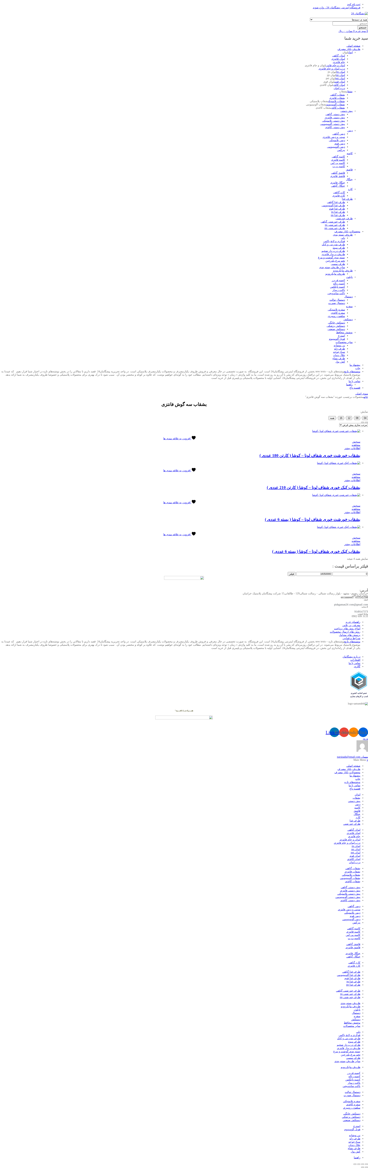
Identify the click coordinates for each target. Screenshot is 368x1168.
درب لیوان (339, 88)
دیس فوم (339, 143)
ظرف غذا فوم (337, 208)
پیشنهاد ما (355, 365)
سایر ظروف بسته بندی (332, 267)
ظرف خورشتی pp (334, 228)
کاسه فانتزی (338, 159)
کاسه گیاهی (338, 156)
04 (365, 418)
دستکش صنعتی (336, 329)
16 (341, 418)
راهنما (349, 384)
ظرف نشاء (339, 358)
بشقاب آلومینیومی (335, 104)
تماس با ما (354, 381)
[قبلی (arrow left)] (366, 1167)
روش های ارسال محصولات (345, 631)
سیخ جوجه (339, 352)
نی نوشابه (339, 345)
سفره (349, 306)
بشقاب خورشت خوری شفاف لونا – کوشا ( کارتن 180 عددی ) (310, 455)
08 (357, 418)
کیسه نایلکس (337, 286)
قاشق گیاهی (338, 172)
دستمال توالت (337, 299)
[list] (366, 422)
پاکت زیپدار (338, 290)
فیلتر (291, 574)
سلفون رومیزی (336, 316)
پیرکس (341, 150)
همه (332, 418)
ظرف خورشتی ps (335, 225)
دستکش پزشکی (336, 325)
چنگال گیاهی (338, 185)
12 (349, 418)
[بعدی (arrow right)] (362, 1167)
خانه (366, 397)
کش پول (340, 361)
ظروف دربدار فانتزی (333, 254)
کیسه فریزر (338, 280)
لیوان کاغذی (339, 85)
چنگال (349, 179)
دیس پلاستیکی (337, 140)
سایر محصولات (344, 342)
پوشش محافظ (344, 332)
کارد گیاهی (339, 192)
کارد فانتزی (338, 195)
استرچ (341, 335)
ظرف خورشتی (344, 218)
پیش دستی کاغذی (335, 127)
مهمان (352, 756)
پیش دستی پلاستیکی (333, 120)
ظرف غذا (347, 198)
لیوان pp (340, 75)
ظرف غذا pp (338, 215)
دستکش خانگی (336, 322)
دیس (350, 130)
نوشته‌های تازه (352, 371)
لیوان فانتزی (338, 58)
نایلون (349, 277)
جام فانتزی (339, 62)
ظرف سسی (338, 264)
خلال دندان (339, 355)
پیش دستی (346, 111)
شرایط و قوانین (351, 638)
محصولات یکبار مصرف (347, 231)
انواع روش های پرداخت (347, 628)
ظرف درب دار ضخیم (333, 251)
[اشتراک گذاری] (358, 1164)
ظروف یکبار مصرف (349, 49)
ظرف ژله (339, 348)
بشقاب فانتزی (337, 98)
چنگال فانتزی (337, 182)
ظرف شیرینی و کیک (333, 244)
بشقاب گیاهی (337, 94)
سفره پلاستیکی (336, 309)
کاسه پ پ (339, 166)
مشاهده (356, 445)
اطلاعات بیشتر (352, 448)
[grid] (362, 422)
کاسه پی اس (337, 163)
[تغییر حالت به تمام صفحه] (362, 1164)
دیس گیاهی (338, 133)
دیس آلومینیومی (336, 146)
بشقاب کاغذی (338, 107)
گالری (357, 666)
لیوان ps (340, 71)
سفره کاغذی (338, 312)
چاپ (357, 368)
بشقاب (350, 91)
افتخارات (355, 660)
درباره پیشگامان (351, 656)
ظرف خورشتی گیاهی (333, 221)
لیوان (350, 52)
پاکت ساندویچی (336, 293)
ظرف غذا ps (338, 212)
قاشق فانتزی (337, 176)
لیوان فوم (339, 81)
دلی (343, 238)
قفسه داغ (355, 387)
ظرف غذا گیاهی (336, 202)
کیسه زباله (339, 283)
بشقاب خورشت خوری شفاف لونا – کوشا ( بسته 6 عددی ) (312, 519)
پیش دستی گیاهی (335, 114)
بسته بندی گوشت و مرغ (331, 257)
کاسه (350, 153)
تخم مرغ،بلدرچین (335, 260)
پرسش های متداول (349, 635)
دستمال (348, 296)
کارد (350, 189)
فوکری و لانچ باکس (334, 241)
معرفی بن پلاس (351, 625)
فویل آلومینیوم (337, 338)
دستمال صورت (336, 303)
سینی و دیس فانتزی (334, 137)
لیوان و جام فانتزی (335, 65)
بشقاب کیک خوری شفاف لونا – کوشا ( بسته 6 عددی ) (316, 551)
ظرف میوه (339, 247)
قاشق (349, 169)
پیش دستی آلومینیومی (332, 124)
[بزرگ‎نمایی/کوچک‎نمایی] (366, 1164)
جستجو (362, 27)
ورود (365, 738)
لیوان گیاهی (338, 55)
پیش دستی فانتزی (335, 117)
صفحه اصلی (353, 45)
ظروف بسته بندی (343, 234)
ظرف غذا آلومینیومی (333, 205)
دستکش (348, 319)
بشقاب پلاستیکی (336, 101)
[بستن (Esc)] (354, 1164)
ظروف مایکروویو (343, 270)
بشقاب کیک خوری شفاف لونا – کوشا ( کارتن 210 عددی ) (313, 487)
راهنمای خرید (353, 622)
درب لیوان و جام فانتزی (332, 68)
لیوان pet (340, 78)
